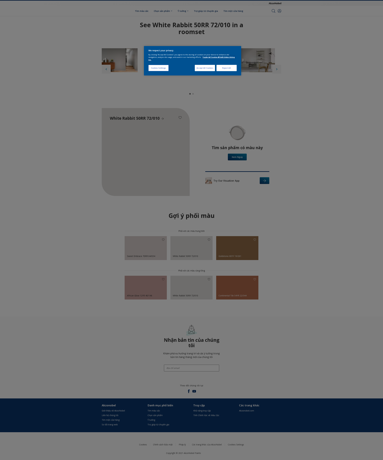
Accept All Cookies (205, 68)
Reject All (226, 68)
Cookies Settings (158, 68)
